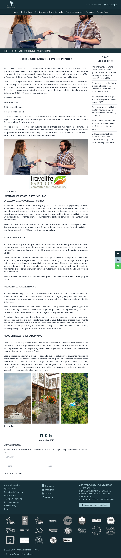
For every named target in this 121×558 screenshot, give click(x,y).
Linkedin (49, 497)
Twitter (48, 493)
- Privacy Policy (26, 554)
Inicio (15, 12)
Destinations (40, 12)
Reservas (90, 12)
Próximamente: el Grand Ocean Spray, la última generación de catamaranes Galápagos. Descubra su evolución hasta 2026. (104, 72)
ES (116, 4)
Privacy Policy (10, 505)
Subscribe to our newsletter (95, 505)
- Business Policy (11, 554)
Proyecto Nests (56, 12)
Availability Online (12, 485)
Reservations (10, 495)
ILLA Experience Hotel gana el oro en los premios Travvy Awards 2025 (104, 99)
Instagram (49, 489)
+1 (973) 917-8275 (94, 4)
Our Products (26, 12)
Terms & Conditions (13, 499)
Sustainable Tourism (13, 492)
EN (112, 4)
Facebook (49, 486)
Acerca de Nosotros (74, 12)
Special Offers (10, 488)
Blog (14, 51)
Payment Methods (12, 502)
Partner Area (102, 12)
